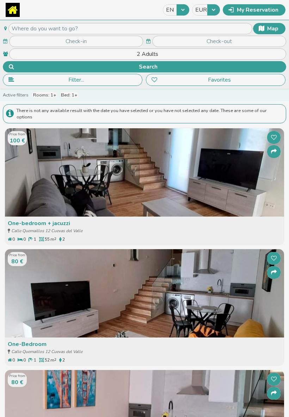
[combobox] (176, 10)
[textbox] (130, 28)
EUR (201, 10)
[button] (254, 10)
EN (170, 10)
